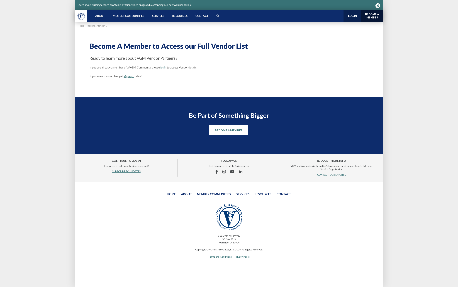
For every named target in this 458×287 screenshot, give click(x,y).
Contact (201, 15)
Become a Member (229, 130)
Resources (179, 15)
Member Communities (128, 15)
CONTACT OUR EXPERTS (331, 174)
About (100, 15)
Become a (372, 16)
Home (171, 194)
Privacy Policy (242, 256)
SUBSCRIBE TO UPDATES (126, 171)
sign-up (129, 76)
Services (158, 15)
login (163, 67)
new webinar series (180, 4)
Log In (352, 15)
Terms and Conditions (220, 256)
